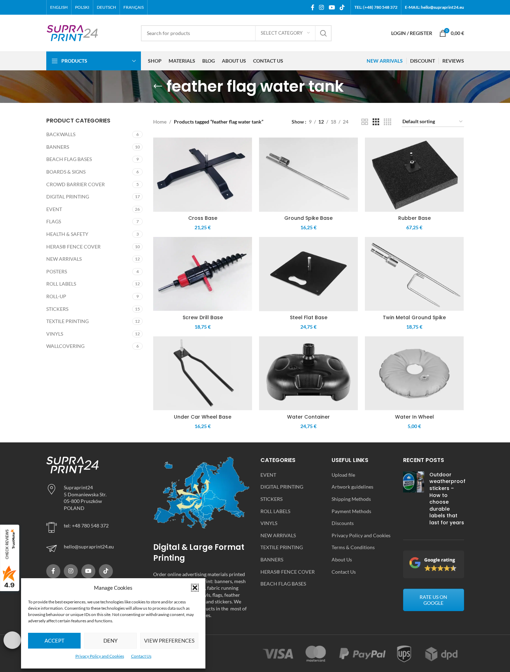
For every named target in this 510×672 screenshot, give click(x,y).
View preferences (169, 640)
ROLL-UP (56, 296)
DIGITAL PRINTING (67, 197)
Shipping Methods (351, 499)
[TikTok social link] (342, 7)
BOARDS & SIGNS (66, 172)
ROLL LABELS (61, 284)
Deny (110, 640)
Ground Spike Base (308, 218)
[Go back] (157, 86)
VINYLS (54, 334)
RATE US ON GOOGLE (433, 600)
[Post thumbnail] (413, 500)
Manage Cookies (12, 640)
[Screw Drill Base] (202, 274)
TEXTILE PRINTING (67, 321)
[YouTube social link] (331, 7)
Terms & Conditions (353, 547)
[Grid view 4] (387, 122)
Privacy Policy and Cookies (99, 656)
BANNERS (57, 147)
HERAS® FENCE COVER (73, 247)
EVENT (54, 209)
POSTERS (56, 271)
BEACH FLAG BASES (69, 159)
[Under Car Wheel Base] (202, 373)
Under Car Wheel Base (202, 416)
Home (159, 122)
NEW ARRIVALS (64, 259)
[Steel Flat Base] (308, 274)
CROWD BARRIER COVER (75, 184)
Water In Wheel (414, 416)
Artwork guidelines (352, 487)
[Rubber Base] (414, 175)
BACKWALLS (60, 134)
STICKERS (57, 309)
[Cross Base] (202, 175)
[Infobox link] (94, 548)
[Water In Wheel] (414, 373)
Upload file (343, 475)
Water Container (308, 416)
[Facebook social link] (312, 7)
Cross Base (202, 218)
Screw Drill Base (203, 317)
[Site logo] (72, 32)
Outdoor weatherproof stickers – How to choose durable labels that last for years (447, 498)
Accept (54, 640)
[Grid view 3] (376, 122)
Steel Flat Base (308, 317)
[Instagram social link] (321, 7)
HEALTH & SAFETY (67, 234)
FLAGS (53, 221)
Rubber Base (414, 218)
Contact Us (141, 656)
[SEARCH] (323, 33)
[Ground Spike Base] (308, 175)
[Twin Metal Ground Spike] (414, 274)
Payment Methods (351, 511)
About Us (342, 559)
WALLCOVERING (65, 346)
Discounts (343, 523)
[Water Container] (308, 373)
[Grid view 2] (364, 122)
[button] (194, 587)
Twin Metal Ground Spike (414, 317)
